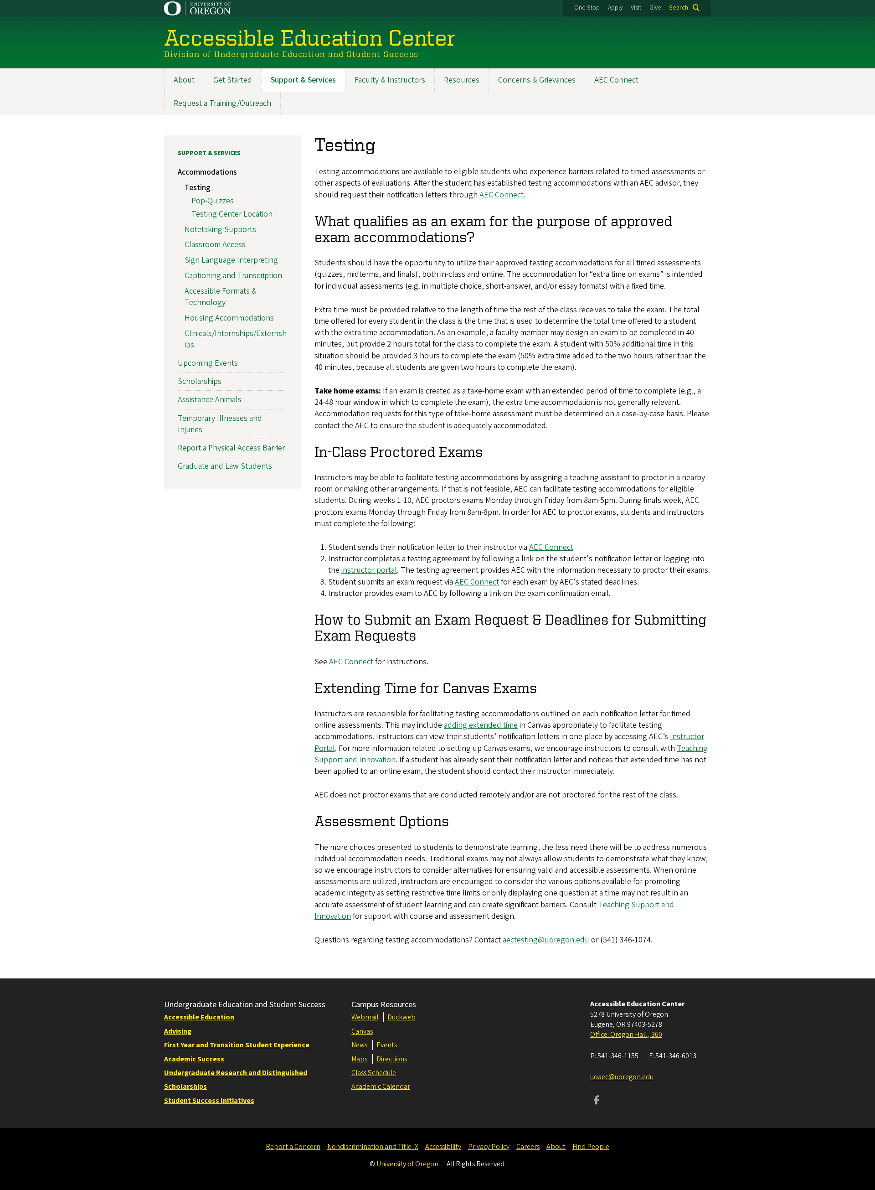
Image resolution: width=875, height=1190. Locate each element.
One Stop (587, 7)
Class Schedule (373, 1073)
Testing (198, 187)
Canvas (362, 1031)
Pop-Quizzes (212, 201)
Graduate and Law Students (225, 466)
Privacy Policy (489, 1147)
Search (678, 7)
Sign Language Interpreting (231, 260)
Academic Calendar (380, 1086)
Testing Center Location (232, 214)
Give (655, 7)
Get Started (232, 80)
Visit (636, 7)
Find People (590, 1147)
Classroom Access (215, 244)
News (359, 1045)
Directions (391, 1059)
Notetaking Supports (220, 229)
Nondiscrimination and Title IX (372, 1147)
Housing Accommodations (229, 318)
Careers (528, 1147)
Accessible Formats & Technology (221, 296)
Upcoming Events (208, 363)
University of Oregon (407, 1164)
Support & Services (303, 80)
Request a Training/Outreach (222, 103)
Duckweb (401, 1017)
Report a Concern (293, 1147)
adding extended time (481, 725)
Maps (359, 1059)
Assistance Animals (210, 399)
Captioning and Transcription (233, 275)
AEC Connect (616, 80)
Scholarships (199, 381)
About (184, 80)
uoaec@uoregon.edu (622, 1077)
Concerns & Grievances (537, 80)
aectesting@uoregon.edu (546, 940)
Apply (615, 7)
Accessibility (443, 1147)
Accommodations (207, 172)
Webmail (364, 1017)
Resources (461, 80)
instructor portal (369, 570)
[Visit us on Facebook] (596, 1101)
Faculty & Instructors (390, 80)
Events (386, 1045)
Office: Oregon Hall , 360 (626, 1035)
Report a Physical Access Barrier (231, 448)
